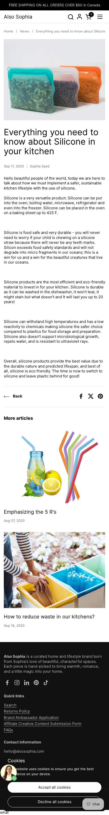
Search (10, 705)
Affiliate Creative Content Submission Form (42, 723)
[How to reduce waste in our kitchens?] (54, 570)
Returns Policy (17, 711)
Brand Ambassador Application (31, 717)
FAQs (8, 729)
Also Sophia (18, 16)
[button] (70, 17)
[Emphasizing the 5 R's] (54, 465)
